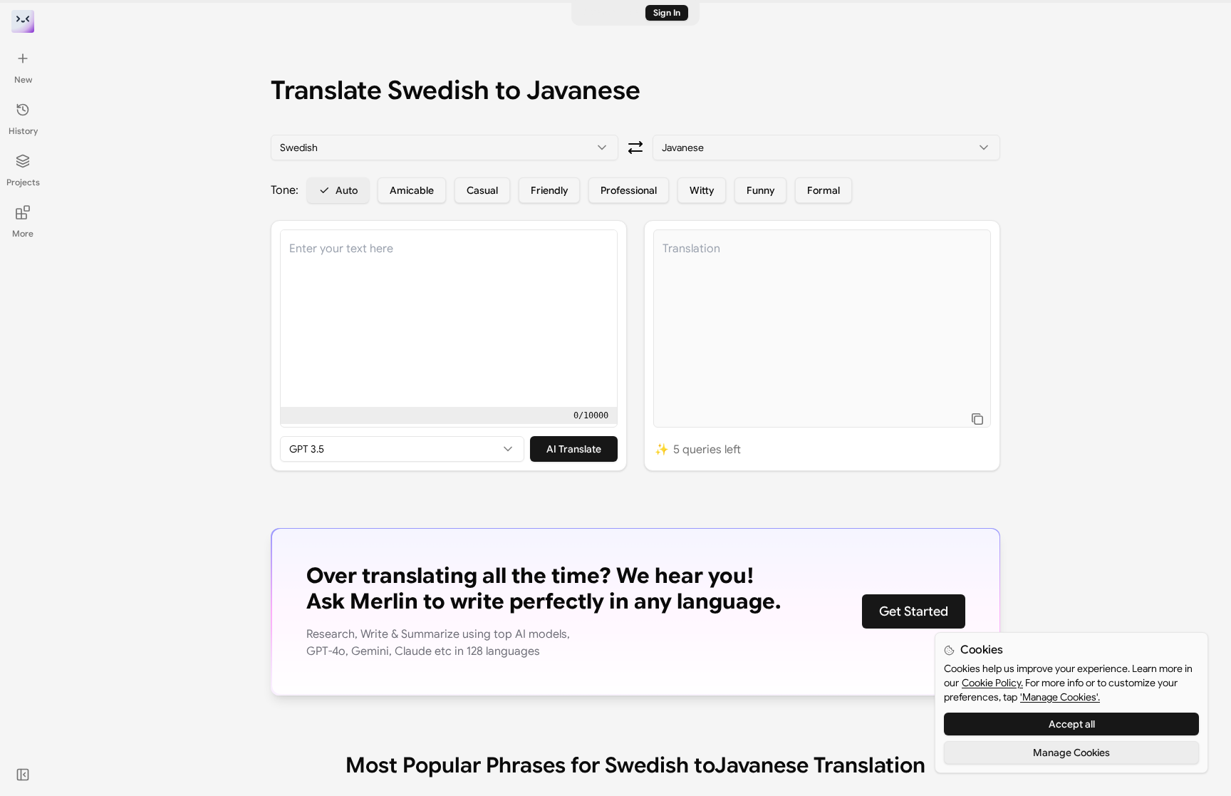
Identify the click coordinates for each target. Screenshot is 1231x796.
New (23, 79)
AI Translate (573, 449)
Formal (823, 190)
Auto (347, 190)
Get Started (913, 611)
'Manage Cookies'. (1060, 697)
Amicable (412, 190)
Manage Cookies (1071, 752)
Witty (702, 190)
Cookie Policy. (992, 682)
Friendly (549, 190)
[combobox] (444, 147)
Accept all (1072, 724)
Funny (760, 190)
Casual (482, 190)
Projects (23, 182)
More (22, 233)
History (23, 130)
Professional (629, 190)
